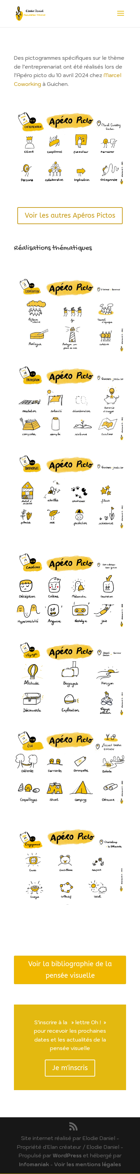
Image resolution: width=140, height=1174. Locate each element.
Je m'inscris (70, 1068)
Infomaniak (34, 1164)
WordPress (67, 1155)
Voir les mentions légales (87, 1164)
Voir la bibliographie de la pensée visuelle (70, 969)
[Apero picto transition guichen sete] (70, 403)
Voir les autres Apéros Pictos (70, 215)
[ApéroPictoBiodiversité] (70, 492)
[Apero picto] (70, 315)
